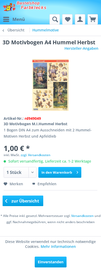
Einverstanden (50, 261)
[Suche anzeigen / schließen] (54, 19)
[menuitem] (13, 19)
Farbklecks (34, 7)
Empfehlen (46, 183)
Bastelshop (28, 3)
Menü (18, 19)
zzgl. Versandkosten (36, 155)
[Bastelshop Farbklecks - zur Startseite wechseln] (9, 7)
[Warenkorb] (93, 19)
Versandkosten (82, 216)
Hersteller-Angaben (81, 48)
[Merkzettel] (67, 19)
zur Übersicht (24, 201)
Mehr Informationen (58, 246)
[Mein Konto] (80, 19)
